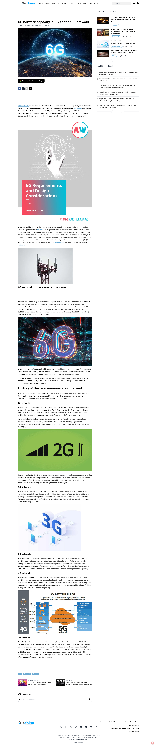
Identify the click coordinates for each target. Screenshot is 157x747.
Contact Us (94, 3)
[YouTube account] (81, 727)
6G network (59, 242)
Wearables (55, 3)
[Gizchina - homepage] (28, 3)
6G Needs (78, 108)
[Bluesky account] (86, 727)
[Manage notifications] (152, 743)
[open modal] (138, 3)
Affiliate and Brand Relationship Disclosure (125, 728)
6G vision (41, 230)
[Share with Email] (26, 88)
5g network (27, 673)
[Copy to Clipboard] (30, 88)
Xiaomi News (116, 46)
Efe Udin (24, 25)
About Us (103, 722)
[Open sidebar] (19, 3)
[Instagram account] (71, 727)
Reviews (71, 3)
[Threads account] (91, 727)
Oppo (114, 56)
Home (41, 3)
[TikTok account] (76, 727)
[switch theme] (134, 3)
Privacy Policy (123, 722)
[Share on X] (23, 88)
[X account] (61, 727)
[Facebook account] (66, 727)
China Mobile (23, 106)
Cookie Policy (134, 722)
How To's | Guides (82, 3)
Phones (47, 3)
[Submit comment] (89, 699)
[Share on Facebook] (19, 88)
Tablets (64, 3)
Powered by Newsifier (78, 742)
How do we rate (134, 732)
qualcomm (116, 37)
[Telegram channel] (96, 727)
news (20, 673)
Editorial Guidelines (132, 725)
